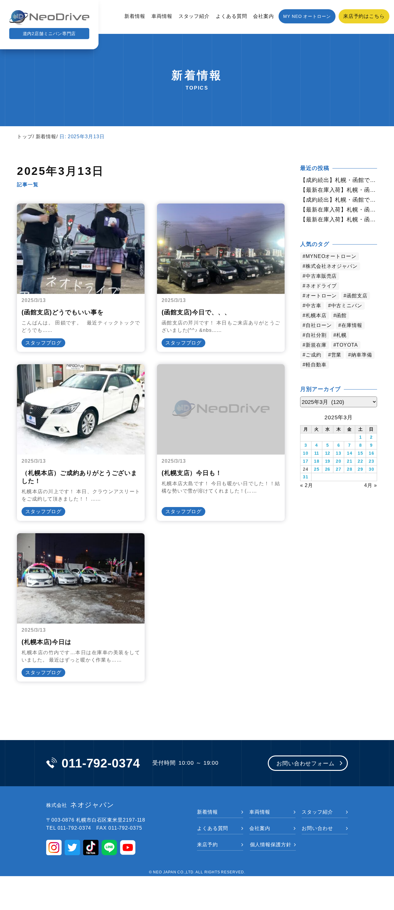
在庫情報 (351, 325)
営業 (336, 354)
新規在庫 (316, 345)
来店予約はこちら (364, 16)
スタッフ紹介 (194, 16)
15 (360, 453)
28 (349, 469)
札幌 (341, 335)
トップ (25, 136)
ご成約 (313, 354)
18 (317, 461)
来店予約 (207, 844)
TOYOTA (347, 345)
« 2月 (306, 485)
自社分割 (316, 335)
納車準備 (361, 354)
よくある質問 (231, 16)
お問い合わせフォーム (305, 763)
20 (338, 461)
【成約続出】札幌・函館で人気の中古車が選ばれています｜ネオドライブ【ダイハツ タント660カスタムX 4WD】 (338, 200)
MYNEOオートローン (331, 256)
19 (328, 461)
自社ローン (319, 325)
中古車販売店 (321, 276)
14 (349, 453)
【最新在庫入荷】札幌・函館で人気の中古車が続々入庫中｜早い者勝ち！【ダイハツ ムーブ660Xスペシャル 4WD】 (338, 219)
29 (360, 469)
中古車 (313, 305)
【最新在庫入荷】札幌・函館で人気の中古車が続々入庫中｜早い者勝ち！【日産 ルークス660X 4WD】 (338, 190)
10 (305, 453)
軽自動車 (316, 364)
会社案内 (263, 16)
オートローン (321, 295)
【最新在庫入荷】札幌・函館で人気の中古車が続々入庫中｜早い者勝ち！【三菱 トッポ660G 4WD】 (338, 210)
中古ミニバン (346, 305)
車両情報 (161, 16)
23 (371, 461)
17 (305, 461)
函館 (341, 315)
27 (338, 469)
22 (360, 461)
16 (371, 453)
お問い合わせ (317, 828)
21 (349, 461)
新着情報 (134, 16)
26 (328, 469)
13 (338, 453)
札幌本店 (316, 315)
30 (371, 469)
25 (317, 469)
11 (317, 453)
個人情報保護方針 (270, 844)
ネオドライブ (321, 285)
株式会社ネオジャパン (332, 266)
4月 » (370, 485)
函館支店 (357, 295)
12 (328, 453)
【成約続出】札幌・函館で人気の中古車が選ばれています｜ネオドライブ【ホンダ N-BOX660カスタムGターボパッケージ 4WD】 (338, 180)
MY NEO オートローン (307, 16)
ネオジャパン (80, 805)
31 (305, 476)
